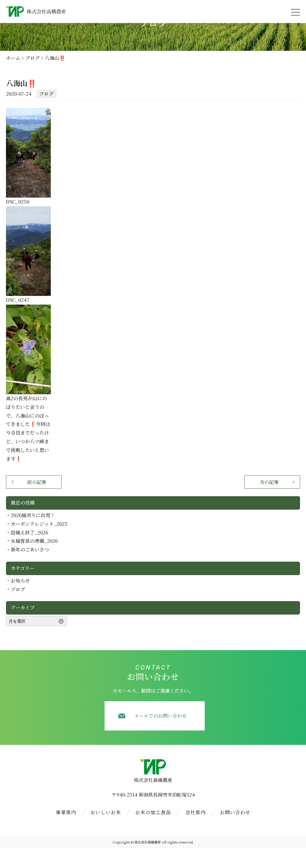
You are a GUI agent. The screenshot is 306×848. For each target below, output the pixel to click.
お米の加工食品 (153, 812)
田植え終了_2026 (29, 532)
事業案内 (66, 812)
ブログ (46, 93)
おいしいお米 (106, 812)
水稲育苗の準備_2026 (34, 540)
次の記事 (269, 482)
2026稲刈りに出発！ (33, 515)
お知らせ (20, 580)
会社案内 (195, 812)
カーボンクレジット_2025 (39, 523)
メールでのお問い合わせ (160, 715)
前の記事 (36, 482)
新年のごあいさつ (30, 549)
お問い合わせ (235, 812)
